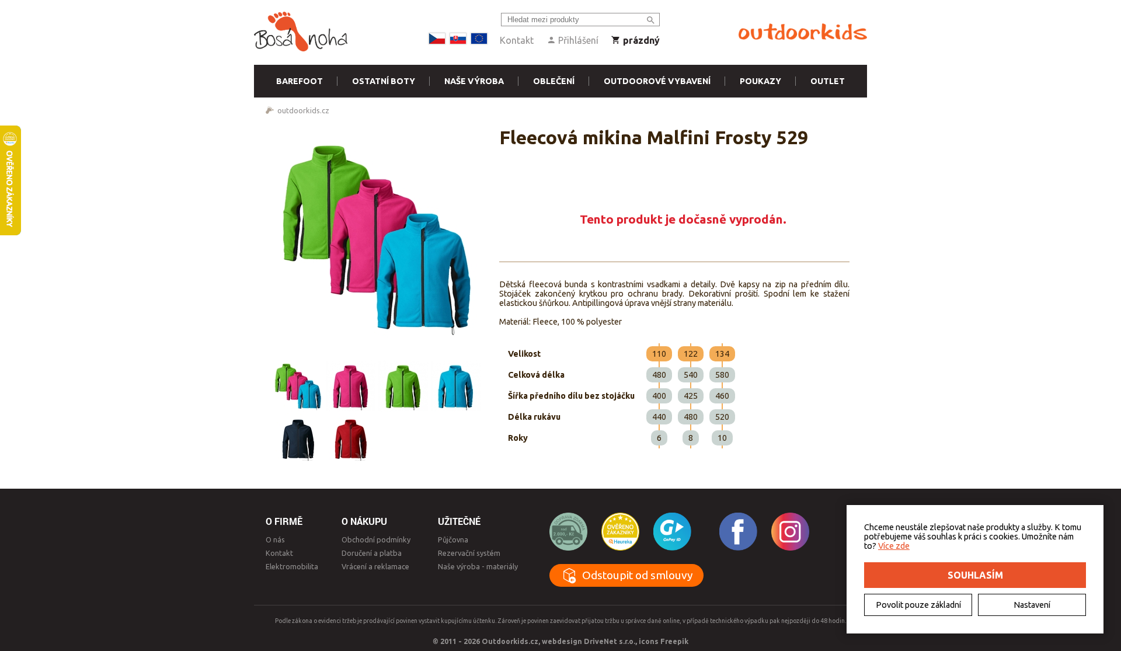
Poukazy (760, 81)
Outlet (827, 81)
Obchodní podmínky (376, 539)
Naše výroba (474, 81)
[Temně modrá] (297, 438)
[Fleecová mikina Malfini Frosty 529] (376, 237)
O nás (275, 539)
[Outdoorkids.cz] (803, 32)
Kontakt (517, 40)
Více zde (894, 546)
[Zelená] (403, 386)
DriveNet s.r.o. (609, 641)
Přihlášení (577, 40)
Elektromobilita (292, 566)
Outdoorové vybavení (657, 81)
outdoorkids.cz (303, 110)
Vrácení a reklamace (375, 566)
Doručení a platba (372, 553)
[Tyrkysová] (455, 386)
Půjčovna (453, 539)
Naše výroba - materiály (478, 566)
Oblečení (554, 81)
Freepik (674, 641)
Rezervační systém (469, 553)
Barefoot (299, 81)
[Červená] (350, 438)
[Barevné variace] (297, 386)
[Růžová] (350, 386)
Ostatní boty (383, 81)
